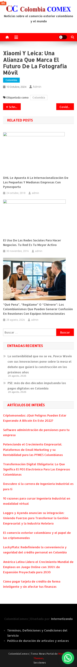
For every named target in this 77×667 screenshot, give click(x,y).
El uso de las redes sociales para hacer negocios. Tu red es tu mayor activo (32, 243)
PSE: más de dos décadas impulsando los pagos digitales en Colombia (37, 385)
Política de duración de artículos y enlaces (38, 640)
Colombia (11, 80)
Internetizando (62, 619)
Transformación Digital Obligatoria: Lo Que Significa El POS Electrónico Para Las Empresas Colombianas (36, 469)
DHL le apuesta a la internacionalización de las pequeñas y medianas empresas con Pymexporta (35, 182)
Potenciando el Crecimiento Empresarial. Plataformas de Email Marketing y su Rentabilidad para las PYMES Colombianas (33, 449)
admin (37, 86)
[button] (68, 658)
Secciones (39, 662)
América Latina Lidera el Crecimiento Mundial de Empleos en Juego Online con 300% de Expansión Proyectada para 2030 (38, 567)
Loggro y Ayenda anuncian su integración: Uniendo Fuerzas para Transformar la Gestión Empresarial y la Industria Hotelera (35, 518)
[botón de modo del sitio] (63, 37)
